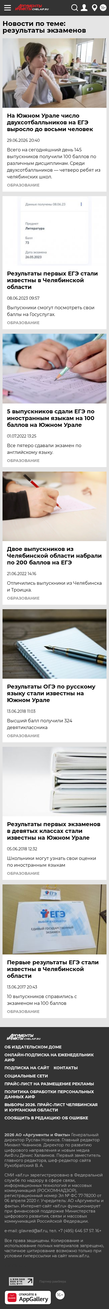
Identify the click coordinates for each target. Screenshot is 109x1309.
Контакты (66, 1067)
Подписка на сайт (26, 1067)
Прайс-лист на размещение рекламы (49, 1083)
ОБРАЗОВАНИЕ (23, 323)
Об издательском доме (32, 1047)
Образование (23, 185)
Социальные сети (26, 1076)
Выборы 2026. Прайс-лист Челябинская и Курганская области (51, 1107)
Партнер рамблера (52, 1281)
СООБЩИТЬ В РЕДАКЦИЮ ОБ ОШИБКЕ (46, 1117)
